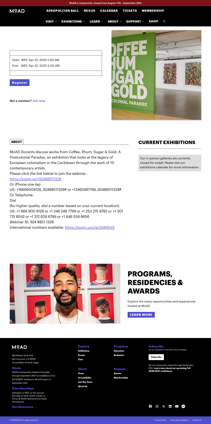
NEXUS (89, 10)
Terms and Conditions (179, 420)
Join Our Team (85, 382)
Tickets (130, 10)
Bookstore (119, 355)
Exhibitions (83, 351)
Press (81, 373)
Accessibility (84, 378)
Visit (80, 360)
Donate (117, 373)
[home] (17, 11)
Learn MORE (141, 314)
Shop (153, 21)
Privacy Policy (161, 420)
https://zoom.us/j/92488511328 (35, 179)
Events (81, 355)
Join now (38, 100)
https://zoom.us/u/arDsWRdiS (90, 227)
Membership (153, 10)
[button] (51, 21)
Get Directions (24, 407)
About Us (82, 386)
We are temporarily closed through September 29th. (171, 368)
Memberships (121, 378)
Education (119, 351)
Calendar (109, 10)
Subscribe (156, 357)
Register (19, 82)
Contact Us (196, 420)
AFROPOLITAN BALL (62, 10)
